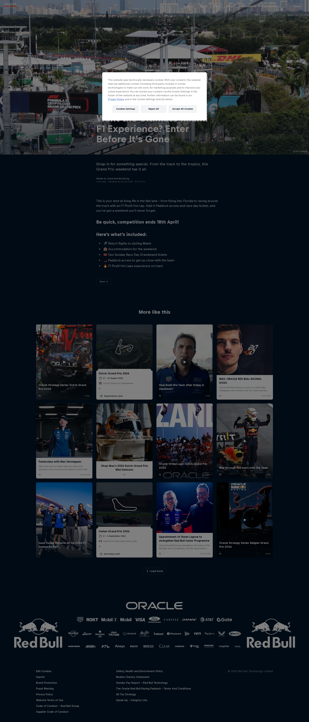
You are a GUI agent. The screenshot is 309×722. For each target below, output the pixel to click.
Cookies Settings (125, 109)
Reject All (154, 109)
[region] (154, 96)
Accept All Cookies (182, 109)
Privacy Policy (116, 99)
